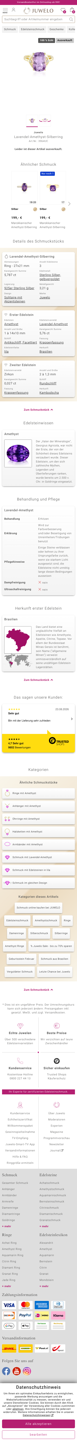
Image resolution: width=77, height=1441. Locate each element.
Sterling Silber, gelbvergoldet (50, 277)
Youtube (17, 1371)
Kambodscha (49, 393)
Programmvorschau (57, 1138)
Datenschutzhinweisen (36, 1415)
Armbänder (9, 1195)
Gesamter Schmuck (15, 1183)
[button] (5, 10)
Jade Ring (8, 1280)
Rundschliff (48, 383)
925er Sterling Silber (19, 288)
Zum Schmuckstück (36, 410)
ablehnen (18, 1409)
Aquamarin (47, 1255)
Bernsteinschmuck (52, 1202)
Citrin (43, 1268)
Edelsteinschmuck (32, 29)
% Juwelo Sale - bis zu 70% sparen (51, 946)
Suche (71, 19)
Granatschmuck (50, 1220)
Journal (55, 1151)
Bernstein (46, 1262)
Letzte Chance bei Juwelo (54, 972)
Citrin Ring (9, 1262)
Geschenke (56, 29)
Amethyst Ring (12, 1249)
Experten (57, 1126)
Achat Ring (9, 1243)
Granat (44, 1274)
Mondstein (47, 1280)
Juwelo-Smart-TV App (20, 1144)
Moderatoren (57, 1120)
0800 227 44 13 (20, 1079)
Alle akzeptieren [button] (38, 1424)
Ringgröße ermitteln (20, 1163)
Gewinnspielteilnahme (20, 1132)
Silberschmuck (39, 933)
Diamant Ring (11, 1268)
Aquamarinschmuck (53, 1195)
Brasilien (46, 352)
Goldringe (8, 1220)
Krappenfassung (52, 342)
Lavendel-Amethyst (54, 324)
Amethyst (11, 324)
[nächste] (69, 204)
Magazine (56, 1132)
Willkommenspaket (20, 1126)
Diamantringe (11, 1214)
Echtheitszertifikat (20, 1120)
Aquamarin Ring (12, 1255)
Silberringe (61, 933)
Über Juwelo (56, 1113)
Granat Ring (10, 1274)
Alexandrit (46, 1243)
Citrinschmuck (49, 1208)
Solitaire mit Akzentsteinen (14, 299)
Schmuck (10, 29)
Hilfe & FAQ (20, 1157)
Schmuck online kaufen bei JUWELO (38, 908)
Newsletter (56, 1144)
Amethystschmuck (46, 921)
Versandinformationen (20, 1151)
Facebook (6, 1371)
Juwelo (45, 297)
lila (6, 352)
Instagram (27, 1371)
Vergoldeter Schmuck (20, 972)
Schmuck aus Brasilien (54, 959)
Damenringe (16, 933)
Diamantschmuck (51, 1214)
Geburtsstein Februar (21, 959)
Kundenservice (20, 1113)
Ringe (67, 921)
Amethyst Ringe (14, 946)
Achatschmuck (50, 1183)
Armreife (8, 1202)
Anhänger (8, 1189)
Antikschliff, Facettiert (20, 342)
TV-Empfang (20, 1138)
